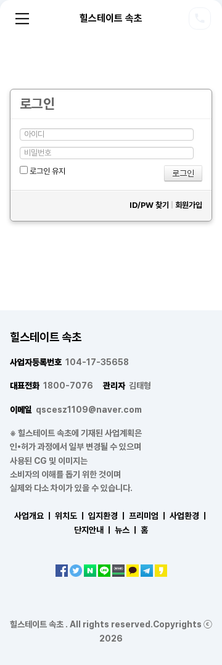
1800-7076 (51, 385)
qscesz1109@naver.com (76, 410)
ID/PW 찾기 (149, 205)
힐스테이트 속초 (111, 18)
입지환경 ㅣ (107, 516)
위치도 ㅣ (70, 516)
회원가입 (188, 205)
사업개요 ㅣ (33, 516)
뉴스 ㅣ (127, 530)
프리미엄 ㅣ (148, 516)
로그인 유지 (46, 171)
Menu (22, 18)
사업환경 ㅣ (189, 516)
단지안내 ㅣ (93, 530)
